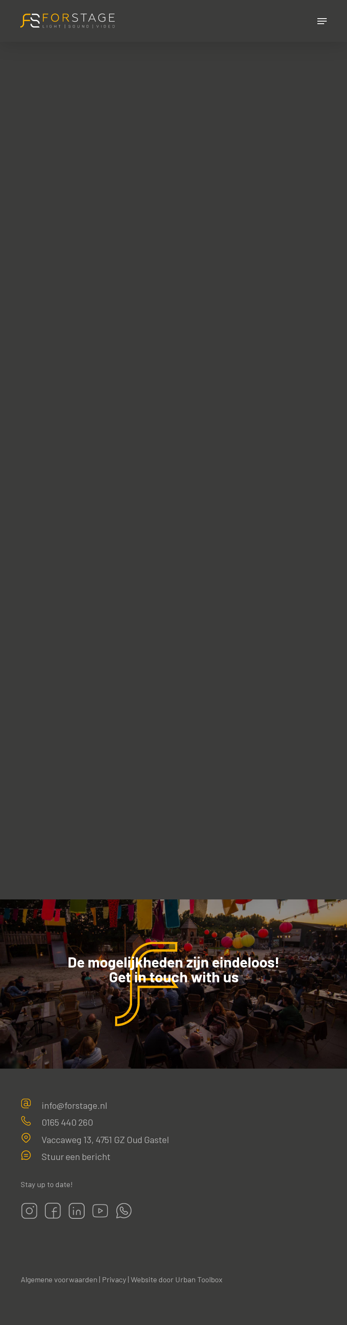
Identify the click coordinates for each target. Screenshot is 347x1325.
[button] (322, 21)
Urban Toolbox (199, 1279)
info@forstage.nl (74, 1105)
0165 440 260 (67, 1121)
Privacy (114, 1279)
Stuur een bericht (75, 1156)
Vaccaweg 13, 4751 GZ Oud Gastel (105, 1139)
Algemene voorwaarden (59, 1279)
